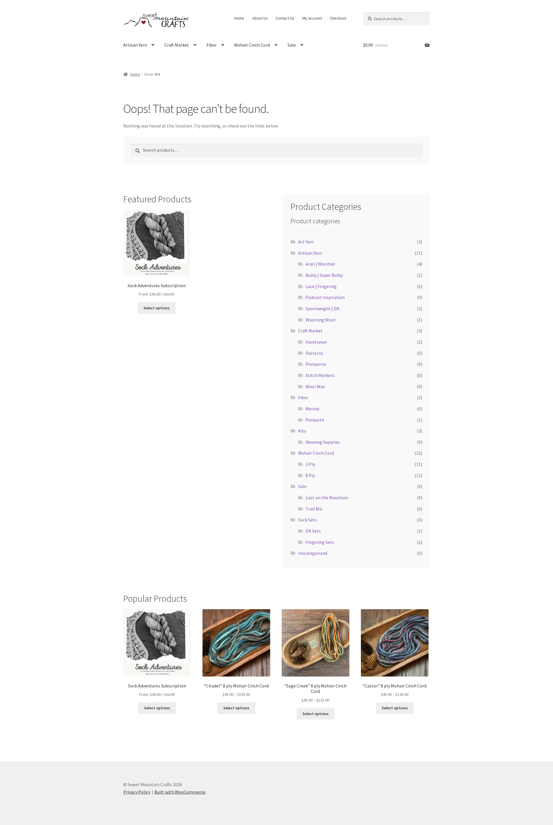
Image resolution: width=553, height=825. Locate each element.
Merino (312, 408)
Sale (291, 45)
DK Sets (313, 531)
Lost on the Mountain (327, 497)
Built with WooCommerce (179, 792)
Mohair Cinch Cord (252, 45)
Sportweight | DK (323, 308)
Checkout (338, 18)
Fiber (212, 45)
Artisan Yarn (135, 45)
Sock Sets (307, 520)
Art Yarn (306, 242)
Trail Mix (314, 509)
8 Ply (310, 475)
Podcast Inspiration (325, 297)
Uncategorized (312, 553)
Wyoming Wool (321, 320)
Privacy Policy (136, 792)
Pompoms (316, 364)
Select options (156, 307)
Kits (302, 431)
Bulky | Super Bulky (324, 275)
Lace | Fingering (321, 286)
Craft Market (176, 45)
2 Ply (310, 464)
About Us (260, 18)
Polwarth (315, 420)
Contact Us (285, 18)
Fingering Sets (320, 542)
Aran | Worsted (320, 264)
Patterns (314, 353)
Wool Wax (315, 386)
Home (239, 18)
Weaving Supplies (323, 442)
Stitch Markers (320, 375)
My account (312, 18)
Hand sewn (316, 342)
